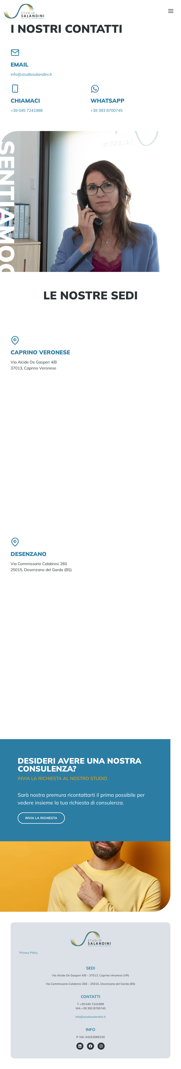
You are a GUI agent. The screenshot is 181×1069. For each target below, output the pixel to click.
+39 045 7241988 (27, 110)
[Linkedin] (79, 1046)
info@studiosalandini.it (31, 74)
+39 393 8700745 (106, 110)
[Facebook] (90, 1046)
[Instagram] (101, 1046)
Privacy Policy (28, 952)
